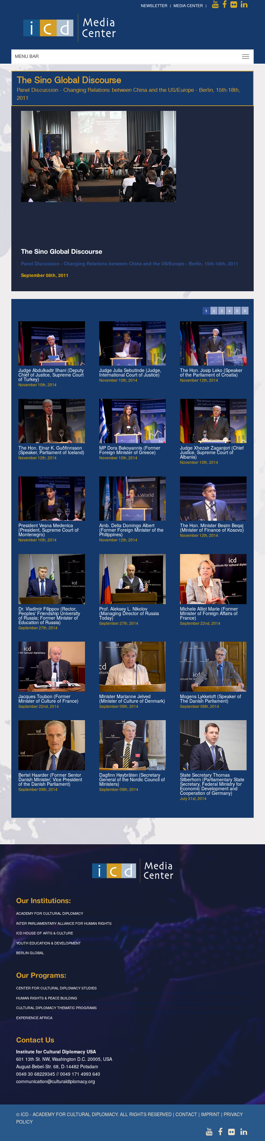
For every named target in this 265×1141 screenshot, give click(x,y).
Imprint (210, 1114)
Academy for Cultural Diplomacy (49, 913)
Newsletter (154, 5)
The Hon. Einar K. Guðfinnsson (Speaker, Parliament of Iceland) (51, 449)
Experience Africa (34, 1017)
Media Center (188, 5)
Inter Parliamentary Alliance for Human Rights (63, 923)
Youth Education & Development (48, 942)
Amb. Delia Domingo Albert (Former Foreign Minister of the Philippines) (131, 530)
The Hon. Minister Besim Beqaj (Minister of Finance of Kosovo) (212, 527)
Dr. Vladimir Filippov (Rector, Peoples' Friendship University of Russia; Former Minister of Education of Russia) (49, 615)
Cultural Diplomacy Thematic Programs (56, 1007)
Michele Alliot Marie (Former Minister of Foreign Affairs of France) (209, 613)
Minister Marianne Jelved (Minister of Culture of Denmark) (132, 698)
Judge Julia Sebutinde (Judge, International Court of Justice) (130, 372)
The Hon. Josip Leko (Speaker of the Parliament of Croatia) (211, 372)
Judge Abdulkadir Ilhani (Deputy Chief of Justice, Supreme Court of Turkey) (51, 374)
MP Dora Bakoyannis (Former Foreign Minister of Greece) (129, 449)
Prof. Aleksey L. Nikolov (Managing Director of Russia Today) (129, 613)
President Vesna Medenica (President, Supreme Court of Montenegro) (48, 530)
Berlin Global (30, 952)
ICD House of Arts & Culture (44, 932)
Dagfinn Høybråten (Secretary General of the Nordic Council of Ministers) (132, 779)
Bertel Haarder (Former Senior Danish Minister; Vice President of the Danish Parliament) (50, 779)
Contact (186, 1114)
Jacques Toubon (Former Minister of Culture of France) (48, 698)
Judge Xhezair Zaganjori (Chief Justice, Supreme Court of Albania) (212, 452)
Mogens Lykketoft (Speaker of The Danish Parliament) (210, 698)
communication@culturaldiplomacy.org (55, 1081)
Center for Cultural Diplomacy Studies (56, 987)
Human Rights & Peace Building (46, 997)
